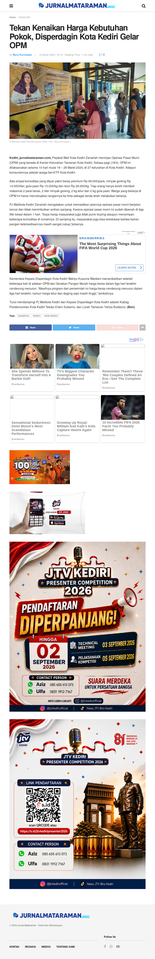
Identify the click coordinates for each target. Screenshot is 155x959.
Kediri (36, 315)
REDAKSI (30, 946)
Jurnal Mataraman (27, 925)
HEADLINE (24, 17)
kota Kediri (51, 315)
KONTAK (14, 946)
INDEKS (46, 946)
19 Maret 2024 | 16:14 (51, 54)
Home (12, 17)
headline (23, 315)
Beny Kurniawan (22, 54)
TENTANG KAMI (65, 946)
